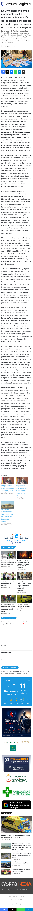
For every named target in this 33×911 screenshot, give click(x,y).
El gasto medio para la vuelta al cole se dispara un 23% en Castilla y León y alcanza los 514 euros (8, 608)
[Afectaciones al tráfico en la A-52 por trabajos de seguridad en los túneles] (6, 856)
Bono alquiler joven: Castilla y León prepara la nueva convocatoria (8, 562)
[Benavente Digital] (16, 4)
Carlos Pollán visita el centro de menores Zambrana (7, 583)
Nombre (3, 645)
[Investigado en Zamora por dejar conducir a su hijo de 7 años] (6, 864)
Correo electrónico (6, 652)
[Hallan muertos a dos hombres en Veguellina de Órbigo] (24, 599)
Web (2, 660)
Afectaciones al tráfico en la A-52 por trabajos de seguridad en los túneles (21, 855)
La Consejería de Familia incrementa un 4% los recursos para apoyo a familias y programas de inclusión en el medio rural (22, 490)
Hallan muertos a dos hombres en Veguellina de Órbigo (23, 606)
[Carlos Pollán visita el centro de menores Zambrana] (8, 576)
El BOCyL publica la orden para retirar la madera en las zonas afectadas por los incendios (23, 564)
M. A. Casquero (6, 46)
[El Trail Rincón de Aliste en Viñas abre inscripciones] (6, 872)
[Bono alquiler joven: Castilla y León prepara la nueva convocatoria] (8, 555)
